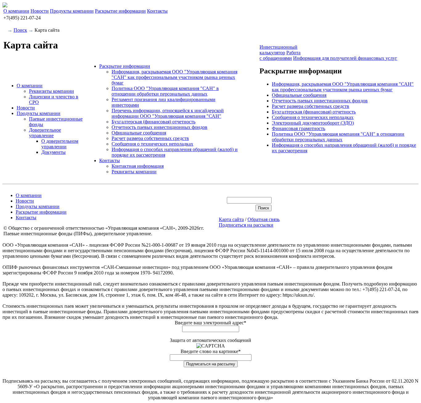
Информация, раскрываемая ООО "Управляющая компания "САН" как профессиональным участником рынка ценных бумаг (174, 77)
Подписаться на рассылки (246, 225)
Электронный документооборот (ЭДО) (313, 122)
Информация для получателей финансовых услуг (345, 58)
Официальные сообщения (139, 132)
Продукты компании (72, 11)
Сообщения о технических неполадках (152, 143)
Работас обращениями (280, 55)
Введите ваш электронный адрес (210, 322)
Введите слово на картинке (211, 351)
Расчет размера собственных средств (150, 138)
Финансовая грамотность (298, 128)
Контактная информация (138, 166)
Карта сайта (231, 219)
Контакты (157, 11)
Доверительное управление (45, 132)
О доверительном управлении (59, 143)
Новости (40, 11)
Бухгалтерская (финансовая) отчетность (153, 121)
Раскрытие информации (120, 11)
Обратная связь (263, 219)
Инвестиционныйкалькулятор (278, 49)
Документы (53, 152)
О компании (16, 11)
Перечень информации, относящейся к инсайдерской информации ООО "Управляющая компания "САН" (168, 113)
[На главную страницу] (4, 5)
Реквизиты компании (51, 91)
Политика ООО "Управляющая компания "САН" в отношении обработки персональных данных (165, 91)
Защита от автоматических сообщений (210, 340)
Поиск (20, 30)
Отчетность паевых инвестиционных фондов (159, 127)
